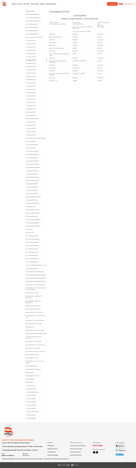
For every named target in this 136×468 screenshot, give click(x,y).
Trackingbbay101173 (31, 102)
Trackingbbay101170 (31, 96)
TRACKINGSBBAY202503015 (33, 226)
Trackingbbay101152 (31, 43)
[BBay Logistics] (5, 4)
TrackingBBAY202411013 (32, 200)
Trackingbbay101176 (31, 112)
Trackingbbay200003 (31, 402)
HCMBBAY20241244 (30, 206)
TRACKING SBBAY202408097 (33, 167)
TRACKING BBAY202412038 (32, 209)
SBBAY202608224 (30, 379)
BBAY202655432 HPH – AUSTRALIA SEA (35, 345)
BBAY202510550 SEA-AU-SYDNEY (34, 323)
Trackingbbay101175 (31, 109)
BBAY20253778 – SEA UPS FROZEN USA (35, 320)
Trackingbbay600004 (31, 131)
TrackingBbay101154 (31, 50)
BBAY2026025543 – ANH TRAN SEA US (35, 330)
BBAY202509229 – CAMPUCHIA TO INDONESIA (34, 297)
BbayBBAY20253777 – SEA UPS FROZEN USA (35, 316)
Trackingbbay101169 (31, 92)
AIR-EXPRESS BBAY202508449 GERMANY (36, 281)
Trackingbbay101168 (31, 89)
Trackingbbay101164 (31, 76)
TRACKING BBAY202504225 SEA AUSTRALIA (33, 337)
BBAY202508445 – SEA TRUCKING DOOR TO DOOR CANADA (35, 288)
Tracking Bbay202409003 (32, 193)
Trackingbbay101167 (31, 86)
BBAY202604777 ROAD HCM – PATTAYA (35, 351)
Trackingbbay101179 (31, 125)
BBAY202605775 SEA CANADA (33, 348)
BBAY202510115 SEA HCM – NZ (33, 306)
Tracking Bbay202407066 (32, 174)
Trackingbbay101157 (31, 56)
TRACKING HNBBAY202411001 (33, 196)
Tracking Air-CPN (30, 232)
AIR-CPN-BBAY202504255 (32, 24)
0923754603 (113, 3)
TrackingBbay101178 (31, 122)
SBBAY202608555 (30, 372)
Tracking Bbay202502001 (32, 216)
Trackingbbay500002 (31, 148)
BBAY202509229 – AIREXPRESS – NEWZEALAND (33, 301)
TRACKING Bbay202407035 (32, 151)
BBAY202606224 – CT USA (32, 358)
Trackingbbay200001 (31, 395)
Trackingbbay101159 (31, 63)
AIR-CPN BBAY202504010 (32, 236)
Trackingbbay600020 (31, 418)
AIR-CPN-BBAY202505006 (32, 258)
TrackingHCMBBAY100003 (32, 392)
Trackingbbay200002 (31, 398)
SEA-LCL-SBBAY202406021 (32, 245)
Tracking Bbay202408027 (32, 183)
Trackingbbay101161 (31, 66)
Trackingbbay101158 (31, 60)
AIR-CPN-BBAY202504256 (32, 27)
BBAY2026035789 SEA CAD (32, 354)
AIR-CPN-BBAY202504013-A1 (33, 14)
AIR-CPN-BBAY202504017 (32, 249)
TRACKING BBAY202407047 (32, 154)
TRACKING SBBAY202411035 (33, 213)
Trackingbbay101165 (31, 79)
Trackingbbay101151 (31, 40)
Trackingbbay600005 (31, 135)
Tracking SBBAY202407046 (32, 170)
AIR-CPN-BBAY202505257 (32, 30)
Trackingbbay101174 (31, 105)
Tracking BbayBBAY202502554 (33, 219)
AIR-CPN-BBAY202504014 (32, 242)
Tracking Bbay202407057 (32, 157)
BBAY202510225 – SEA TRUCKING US (35, 312)
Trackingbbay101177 (31, 115)
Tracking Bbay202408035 (32, 190)
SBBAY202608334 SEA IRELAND (33, 369)
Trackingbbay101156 (31, 53)
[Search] (134, 3)
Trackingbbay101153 (31, 47)
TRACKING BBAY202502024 (32, 223)
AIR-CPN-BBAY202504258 (32, 34)
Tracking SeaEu (29, 229)
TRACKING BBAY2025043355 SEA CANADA (36, 333)
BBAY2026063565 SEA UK (32, 366)
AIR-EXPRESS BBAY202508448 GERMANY (36, 278)
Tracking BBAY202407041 (32, 144)
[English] (120, 3)
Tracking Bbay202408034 (32, 187)
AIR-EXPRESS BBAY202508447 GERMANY (36, 275)
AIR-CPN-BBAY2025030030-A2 (33, 21)
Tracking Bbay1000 (30, 385)
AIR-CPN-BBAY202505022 (32, 262)
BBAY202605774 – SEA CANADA (33, 341)
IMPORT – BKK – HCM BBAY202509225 (35, 284)
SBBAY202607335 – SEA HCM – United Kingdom (35, 362)
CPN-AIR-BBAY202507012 (32, 268)
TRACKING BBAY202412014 (32, 203)
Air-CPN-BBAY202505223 (32, 255)
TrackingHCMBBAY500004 (32, 411)
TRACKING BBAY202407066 (32, 177)
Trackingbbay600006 (31, 415)
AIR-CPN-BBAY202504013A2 (33, 239)
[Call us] (97, 452)
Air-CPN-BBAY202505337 (32, 252)
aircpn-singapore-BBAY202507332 (34, 37)
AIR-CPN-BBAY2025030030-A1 (33, 17)
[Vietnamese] (122, 3)
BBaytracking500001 (31, 141)
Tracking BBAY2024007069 (32, 161)
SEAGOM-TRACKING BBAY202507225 (35, 271)
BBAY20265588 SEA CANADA (33, 375)
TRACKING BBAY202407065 (32, 164)
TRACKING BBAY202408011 (32, 180)
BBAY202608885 (29, 382)
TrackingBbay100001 (31, 388)
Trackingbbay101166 (31, 82)
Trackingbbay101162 (31, 69)
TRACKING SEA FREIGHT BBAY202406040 (36, 138)
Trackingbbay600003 (31, 128)
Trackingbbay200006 (31, 408)
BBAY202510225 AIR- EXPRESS (33, 309)
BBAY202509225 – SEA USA (32, 292)
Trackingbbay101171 (31, 99)
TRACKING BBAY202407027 (32, 118)
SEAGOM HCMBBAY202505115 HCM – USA (36, 265)
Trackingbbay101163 (31, 73)
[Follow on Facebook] (94, 452)
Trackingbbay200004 (31, 405)
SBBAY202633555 (30, 327)
